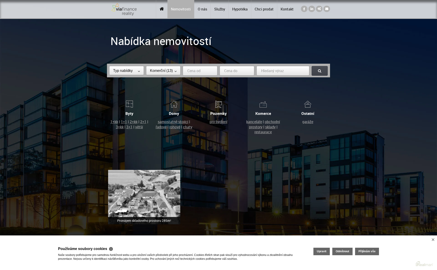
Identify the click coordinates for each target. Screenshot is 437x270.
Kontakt (287, 9)
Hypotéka (240, 9)
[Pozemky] (218, 103)
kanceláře (254, 121)
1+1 (124, 121)
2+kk (133, 121)
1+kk (114, 121)
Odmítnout (342, 251)
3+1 (129, 126)
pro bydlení (218, 121)
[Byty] (129, 103)
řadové (161, 126)
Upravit (321, 251)
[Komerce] (263, 103)
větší (139, 126)
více (144, 197)
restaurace (263, 131)
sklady (270, 126)
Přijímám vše (367, 251)
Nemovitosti (181, 9)
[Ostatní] (308, 103)
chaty (187, 126)
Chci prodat (264, 9)
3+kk (120, 126)
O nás (202, 9)
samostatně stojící (173, 121)
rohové (174, 126)
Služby (219, 9)
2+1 (143, 121)
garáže (307, 121)
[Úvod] (161, 9)
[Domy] (174, 103)
